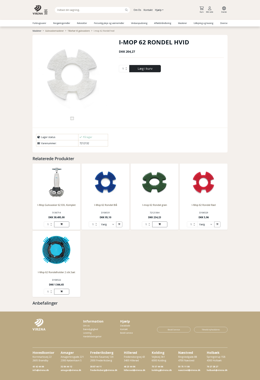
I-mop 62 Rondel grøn (154, 205)
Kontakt (148, 10)
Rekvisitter (82, 23)
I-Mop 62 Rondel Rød (204, 205)
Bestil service (126, 332)
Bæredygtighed (90, 329)
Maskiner (182, 23)
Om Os (137, 10)
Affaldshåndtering (162, 23)
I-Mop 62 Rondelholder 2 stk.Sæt (56, 272)
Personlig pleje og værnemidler (109, 23)
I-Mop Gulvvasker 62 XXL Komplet (56, 205)
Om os (86, 325)
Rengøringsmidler (61, 23)
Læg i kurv (145, 69)
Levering (87, 332)
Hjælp (158, 10)
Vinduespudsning (139, 23)
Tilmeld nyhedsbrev (211, 329)
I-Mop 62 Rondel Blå (105, 205)
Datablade (125, 325)
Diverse (224, 23)
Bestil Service (174, 329)
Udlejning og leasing (203, 23)
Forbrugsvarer (39, 23)
